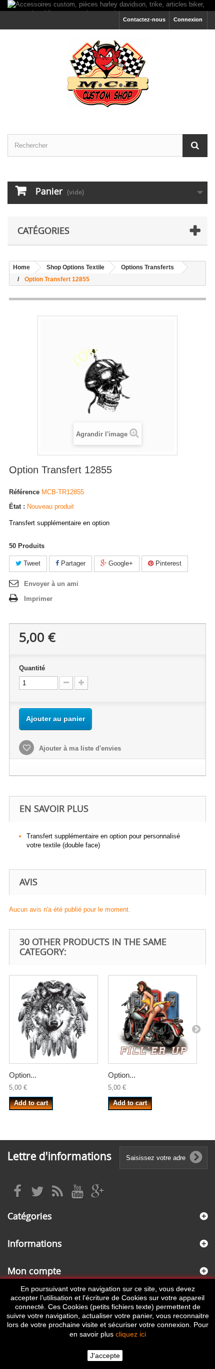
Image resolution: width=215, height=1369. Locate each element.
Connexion (188, 19)
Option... (22, 1075)
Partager (72, 563)
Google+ (119, 563)
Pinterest (168, 563)
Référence (24, 492)
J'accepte (105, 1356)
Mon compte (34, 1271)
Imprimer (38, 598)
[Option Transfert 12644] (152, 1019)
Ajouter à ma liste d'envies (79, 748)
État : (17, 506)
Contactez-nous (144, 19)
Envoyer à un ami (51, 583)
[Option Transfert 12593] (53, 1019)
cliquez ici (131, 1334)
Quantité (32, 668)
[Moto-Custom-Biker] (108, 73)
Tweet (31, 563)
